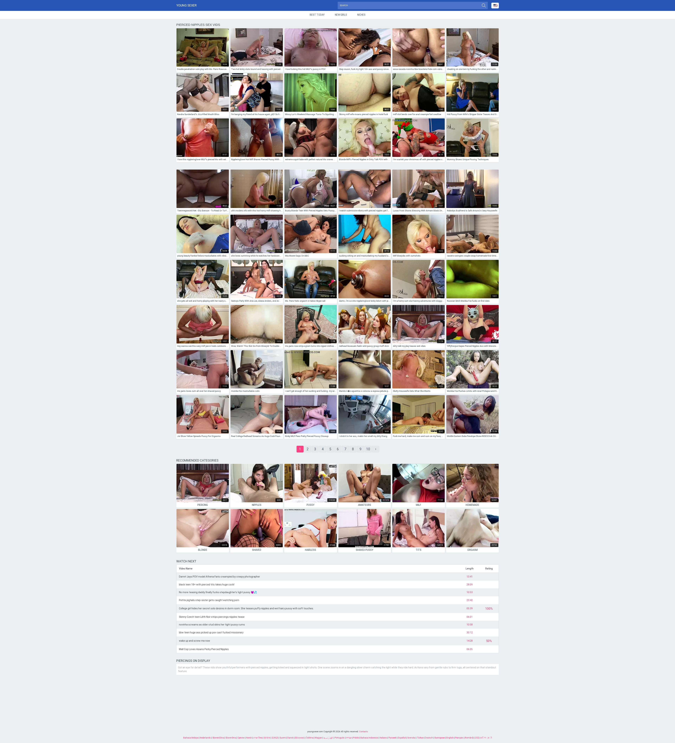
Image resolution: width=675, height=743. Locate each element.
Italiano (383, 737)
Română (469, 737)
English (450, 737)
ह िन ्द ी (486, 737)
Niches (361, 14)
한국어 (267, 737)
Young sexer (186, 5)
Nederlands (205, 737)
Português (340, 737)
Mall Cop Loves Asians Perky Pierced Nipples (204, 649)
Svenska (411, 737)
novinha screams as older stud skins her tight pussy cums (212, 624)
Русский (392, 737)
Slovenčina (231, 737)
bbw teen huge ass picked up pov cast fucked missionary (211, 632)
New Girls (341, 14)
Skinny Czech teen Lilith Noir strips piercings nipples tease (212, 616)
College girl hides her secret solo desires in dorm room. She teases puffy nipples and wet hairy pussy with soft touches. (246, 608)
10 (368, 449)
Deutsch (429, 737)
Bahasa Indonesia (369, 737)
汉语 (477, 737)
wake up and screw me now (194, 640)
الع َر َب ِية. (328, 737)
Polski (356, 737)
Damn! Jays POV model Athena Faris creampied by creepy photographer (219, 576)
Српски (241, 737)
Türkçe (420, 737)
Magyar (318, 737)
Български (440, 737)
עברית (349, 737)
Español (402, 737)
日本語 (275, 737)
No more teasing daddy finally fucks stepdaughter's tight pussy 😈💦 (218, 592)
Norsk (249, 737)
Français (459, 737)
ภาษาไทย (257, 737)
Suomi (283, 737)
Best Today (317, 14)
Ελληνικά (299, 737)
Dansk (290, 737)
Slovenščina (218, 737)
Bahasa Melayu (190, 737)
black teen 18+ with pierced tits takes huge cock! (206, 584)
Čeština (309, 737)
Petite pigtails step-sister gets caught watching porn (209, 600)
